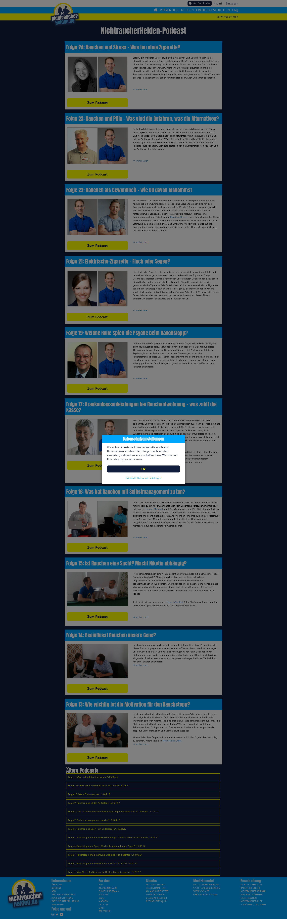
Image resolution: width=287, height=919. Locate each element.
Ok (143, 468)
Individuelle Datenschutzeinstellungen (143, 478)
